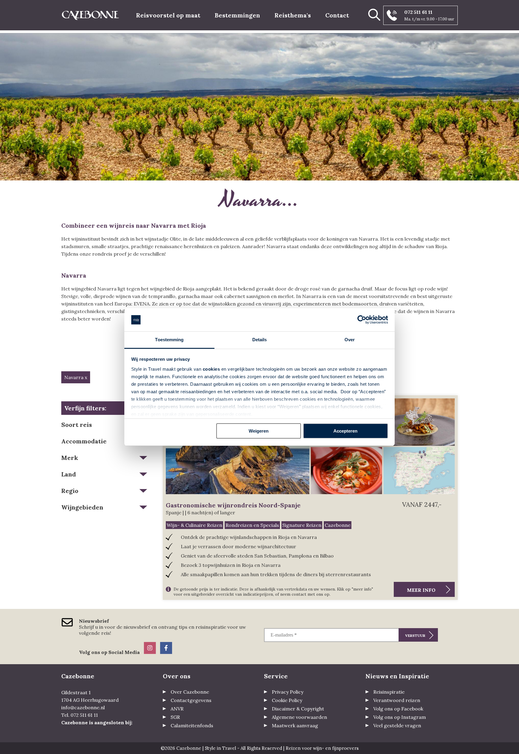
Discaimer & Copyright (298, 709)
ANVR (177, 709)
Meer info (421, 590)
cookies (211, 369)
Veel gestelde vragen (397, 725)
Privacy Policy (287, 692)
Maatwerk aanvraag (295, 725)
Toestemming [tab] (169, 339)
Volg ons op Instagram (399, 717)
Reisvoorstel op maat (168, 15)
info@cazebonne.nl (83, 707)
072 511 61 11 (418, 12)
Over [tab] (349, 339)
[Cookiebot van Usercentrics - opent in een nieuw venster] (361, 319)
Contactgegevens (191, 700)
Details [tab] (259, 339)
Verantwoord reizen (396, 700)
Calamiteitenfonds (192, 725)
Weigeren (259, 430)
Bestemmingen (237, 15)
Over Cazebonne (190, 692)
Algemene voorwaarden (299, 717)
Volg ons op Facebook (398, 709)
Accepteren (345, 430)
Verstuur (415, 635)
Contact (337, 15)
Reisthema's (293, 15)
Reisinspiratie (389, 692)
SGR (175, 717)
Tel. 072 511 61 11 (79, 715)
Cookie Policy (287, 700)
